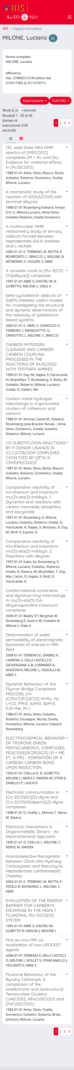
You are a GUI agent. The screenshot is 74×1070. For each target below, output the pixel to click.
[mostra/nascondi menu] (70, 17)
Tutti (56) (59, 100)
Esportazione (33, 100)
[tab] (11, 138)
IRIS (5, 28)
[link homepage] (15, 7)
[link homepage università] (22, 17)
